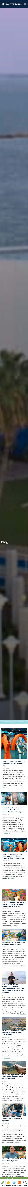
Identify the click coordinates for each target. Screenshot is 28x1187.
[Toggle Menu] (25, 4)
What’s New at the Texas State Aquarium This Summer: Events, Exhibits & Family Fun (13, 810)
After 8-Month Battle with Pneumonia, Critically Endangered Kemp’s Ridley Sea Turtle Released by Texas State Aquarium (13, 988)
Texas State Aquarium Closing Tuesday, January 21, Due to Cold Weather (13, 1032)
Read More (7, 833)
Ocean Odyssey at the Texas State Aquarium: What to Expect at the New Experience (13, 856)
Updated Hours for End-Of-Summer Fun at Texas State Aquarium (12, 1119)
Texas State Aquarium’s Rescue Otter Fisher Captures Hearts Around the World (13, 1077)
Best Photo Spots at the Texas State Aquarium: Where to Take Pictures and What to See (13, 904)
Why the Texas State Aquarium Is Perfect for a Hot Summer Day (13, 763)
